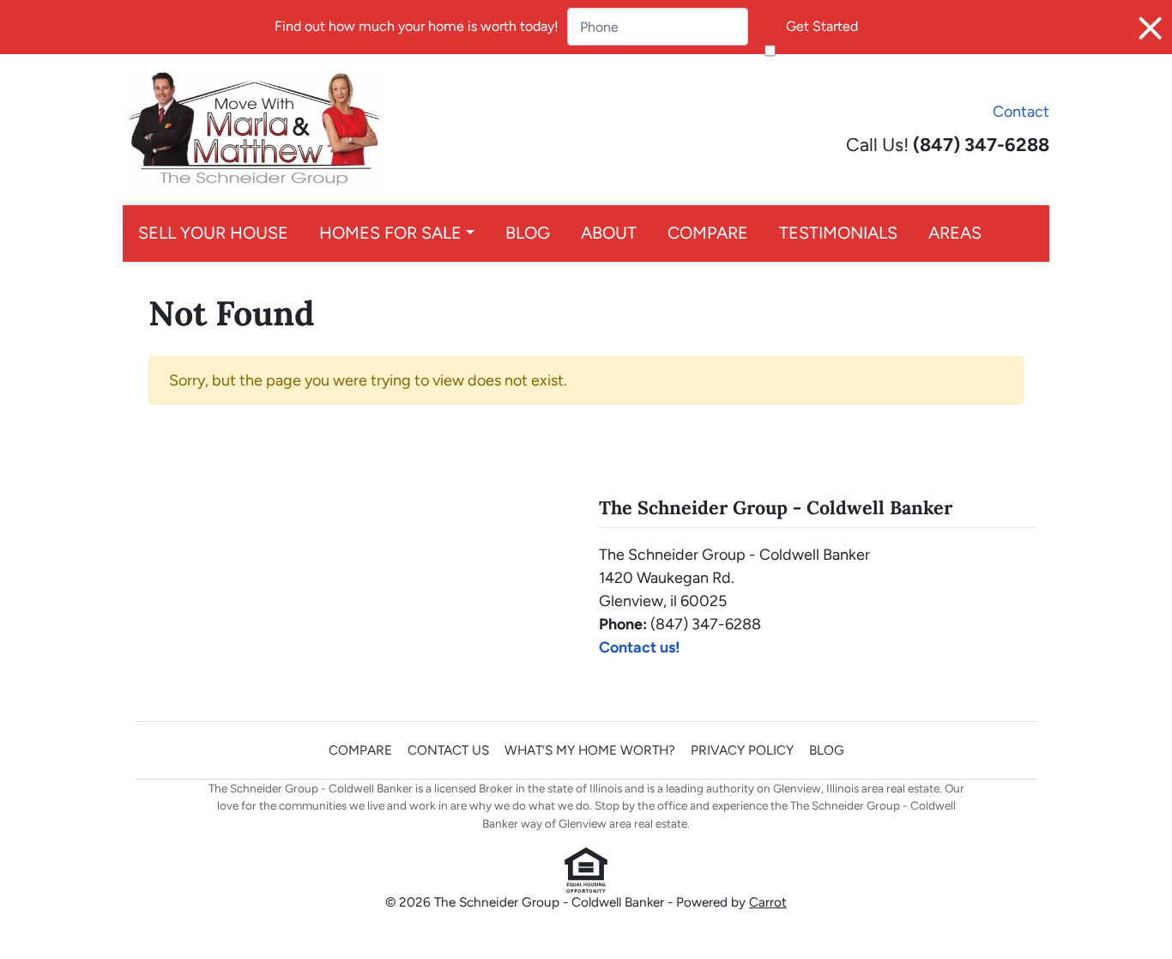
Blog (527, 232)
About (609, 232)
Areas (955, 232)
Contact (1021, 111)
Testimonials (838, 232)
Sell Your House (213, 232)
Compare (708, 232)
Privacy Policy (742, 750)
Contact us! (639, 647)
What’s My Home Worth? (589, 750)
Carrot (768, 902)
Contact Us (448, 750)
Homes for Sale (390, 232)
